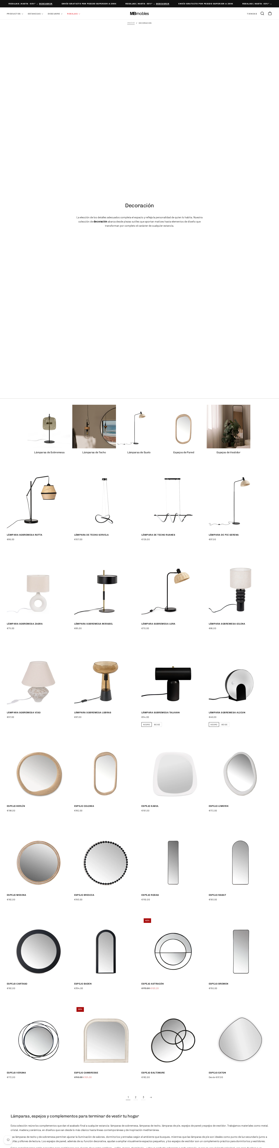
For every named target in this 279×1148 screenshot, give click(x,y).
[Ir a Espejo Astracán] (173, 948)
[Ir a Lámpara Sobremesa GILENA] (240, 587)
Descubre (54, 14)
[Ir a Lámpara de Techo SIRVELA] (106, 499)
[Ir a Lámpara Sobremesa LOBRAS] (106, 676)
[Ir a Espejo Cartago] (38, 948)
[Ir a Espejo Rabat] (240, 859)
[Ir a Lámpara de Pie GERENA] (240, 499)
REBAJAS (72, 14)
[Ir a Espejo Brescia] (106, 859)
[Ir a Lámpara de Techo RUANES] (173, 499)
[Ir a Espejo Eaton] (240, 1036)
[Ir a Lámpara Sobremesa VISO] (38, 676)
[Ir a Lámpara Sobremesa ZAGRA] (38, 587)
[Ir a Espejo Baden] (106, 948)
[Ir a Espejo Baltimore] (173, 1036)
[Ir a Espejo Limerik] (240, 770)
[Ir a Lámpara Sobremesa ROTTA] (38, 499)
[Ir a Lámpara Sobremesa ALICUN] (240, 676)
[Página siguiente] (151, 1097)
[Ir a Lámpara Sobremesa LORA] (173, 587)
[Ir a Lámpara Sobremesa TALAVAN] (173, 676)
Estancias (34, 14)
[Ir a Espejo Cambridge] (106, 1036)
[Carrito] (270, 13)
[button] (262, 13)
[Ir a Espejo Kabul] (173, 770)
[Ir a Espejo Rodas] (173, 859)
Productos (14, 14)
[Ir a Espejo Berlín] (38, 770)
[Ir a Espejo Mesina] (38, 859)
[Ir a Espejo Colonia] (106, 770)
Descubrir (40, 4)
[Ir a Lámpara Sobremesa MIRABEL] (106, 587)
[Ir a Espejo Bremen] (240, 948)
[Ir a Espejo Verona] (38, 1036)
